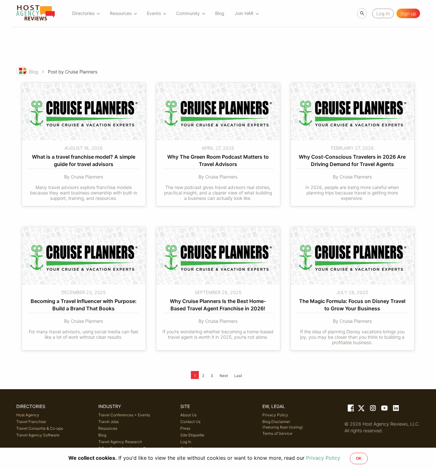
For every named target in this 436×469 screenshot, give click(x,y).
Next (224, 375)
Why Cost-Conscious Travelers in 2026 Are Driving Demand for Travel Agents (353, 160)
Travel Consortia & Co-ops (39, 428)
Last (238, 375)
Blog (219, 13)
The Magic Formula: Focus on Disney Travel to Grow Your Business (353, 304)
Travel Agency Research (120, 441)
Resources (107, 428)
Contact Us (190, 421)
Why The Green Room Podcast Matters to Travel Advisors (218, 160)
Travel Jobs (108, 421)
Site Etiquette (192, 435)
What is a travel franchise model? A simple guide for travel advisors (84, 160)
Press (185, 428)
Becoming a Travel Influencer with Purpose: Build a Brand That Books (84, 304)
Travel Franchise (31, 421)
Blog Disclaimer (282, 424)
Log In (185, 441)
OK (359, 458)
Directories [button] (83, 13)
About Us (188, 414)
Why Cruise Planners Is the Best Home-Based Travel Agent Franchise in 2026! (218, 304)
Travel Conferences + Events (124, 414)
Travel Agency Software (37, 435)
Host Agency (27, 414)
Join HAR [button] (244, 13)
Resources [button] (121, 13)
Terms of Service (277, 433)
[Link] (350, 409)
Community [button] (188, 13)
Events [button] (154, 13)
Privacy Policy (275, 414)
